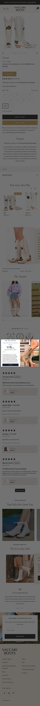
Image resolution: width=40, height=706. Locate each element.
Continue (10, 364)
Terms (17, 362)
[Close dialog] (38, 340)
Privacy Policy (12, 362)
